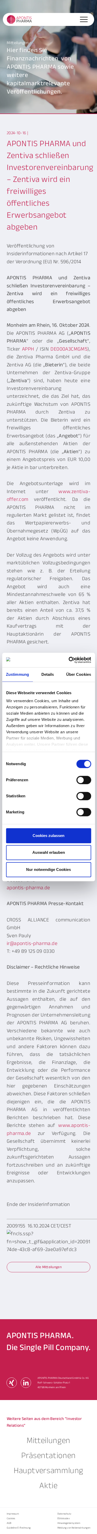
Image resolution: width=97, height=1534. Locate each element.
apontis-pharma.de (28, 887)
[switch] (83, 780)
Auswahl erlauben (48, 852)
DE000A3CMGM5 (68, 349)
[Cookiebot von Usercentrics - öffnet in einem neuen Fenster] (69, 660)
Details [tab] (47, 674)
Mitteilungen (48, 1440)
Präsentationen (48, 1455)
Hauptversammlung (48, 1470)
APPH (28, 349)
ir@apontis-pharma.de (32, 943)
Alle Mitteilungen (48, 1266)
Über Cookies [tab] (78, 674)
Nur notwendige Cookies (48, 869)
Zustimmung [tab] (17, 674)
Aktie (48, 1485)
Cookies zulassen (48, 835)
